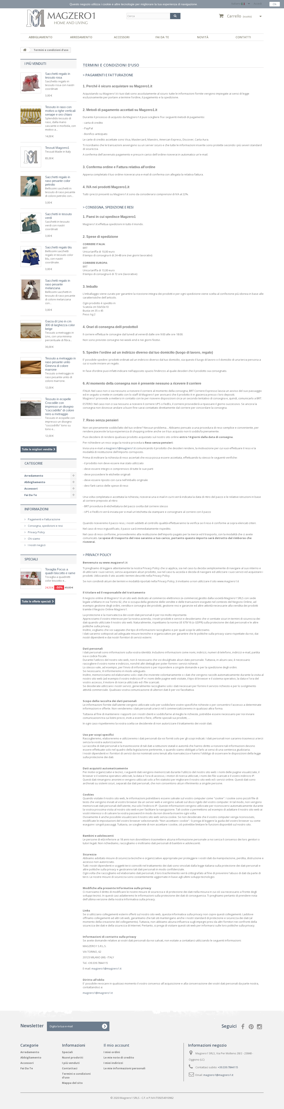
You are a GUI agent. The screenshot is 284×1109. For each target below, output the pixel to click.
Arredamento (81, 37)
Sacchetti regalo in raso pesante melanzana (57, 284)
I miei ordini (112, 1052)
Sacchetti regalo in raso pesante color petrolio (57, 180)
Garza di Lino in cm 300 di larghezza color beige (60, 325)
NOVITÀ (202, 37)
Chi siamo (33, 538)
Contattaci (69, 1068)
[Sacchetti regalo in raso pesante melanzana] (30, 289)
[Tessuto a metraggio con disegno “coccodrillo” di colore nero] (30, 408)
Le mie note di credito (119, 1057)
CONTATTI (243, 37)
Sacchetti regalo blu (58, 247)
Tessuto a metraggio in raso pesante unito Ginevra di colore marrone (60, 364)
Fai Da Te (162, 37)
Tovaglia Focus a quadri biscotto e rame (60, 571)
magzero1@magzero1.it (121, 448)
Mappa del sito (72, 1083)
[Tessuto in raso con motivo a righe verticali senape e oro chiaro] (30, 116)
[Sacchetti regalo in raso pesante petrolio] (30, 186)
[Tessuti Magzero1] (30, 157)
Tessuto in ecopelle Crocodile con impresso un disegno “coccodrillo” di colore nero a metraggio (59, 406)
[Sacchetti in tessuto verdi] (30, 223)
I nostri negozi (36, 545)
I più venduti (35, 63)
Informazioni (36, 509)
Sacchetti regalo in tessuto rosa (57, 75)
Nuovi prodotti (72, 1057)
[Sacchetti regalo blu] (30, 256)
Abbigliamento (40, 37)
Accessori (122, 37)
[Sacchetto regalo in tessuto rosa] (30, 83)
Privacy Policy (36, 532)
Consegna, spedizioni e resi (45, 526)
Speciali (31, 559)
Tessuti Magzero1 (57, 147)
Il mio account (116, 1045)
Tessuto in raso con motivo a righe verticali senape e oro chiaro (60, 110)
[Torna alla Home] (25, 50)
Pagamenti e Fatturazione (43, 519)
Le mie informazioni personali (124, 1068)
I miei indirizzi (113, 1063)
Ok (275, 4)
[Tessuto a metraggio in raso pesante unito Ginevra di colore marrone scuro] (30, 367)
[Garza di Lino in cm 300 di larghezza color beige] (30, 330)
